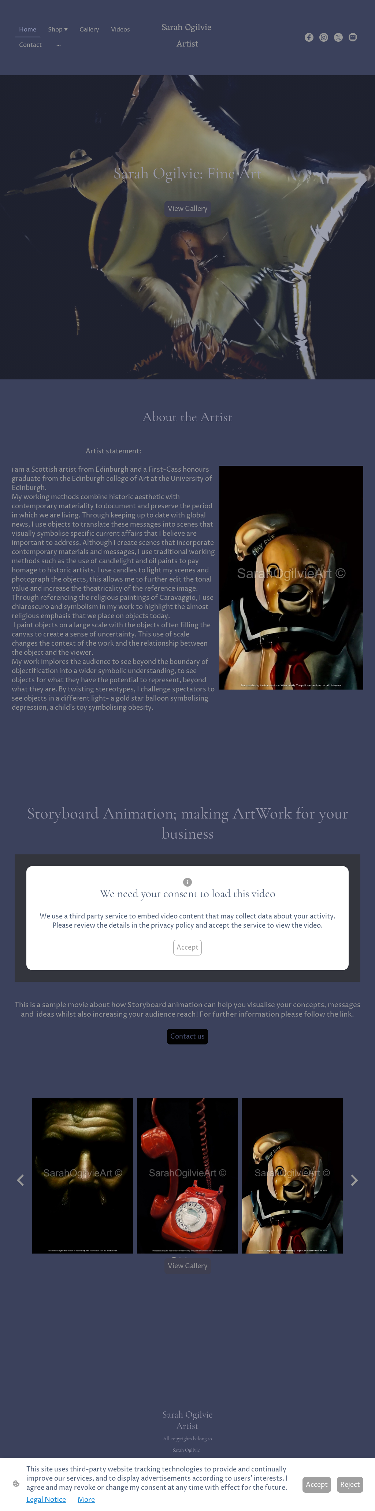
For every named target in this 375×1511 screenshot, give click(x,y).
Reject (350, 1484)
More (86, 1499)
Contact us (187, 1036)
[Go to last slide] (21, 1180)
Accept (187, 947)
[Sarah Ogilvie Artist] (187, 60)
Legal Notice (46, 1499)
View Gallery (188, 209)
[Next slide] (354, 1180)
